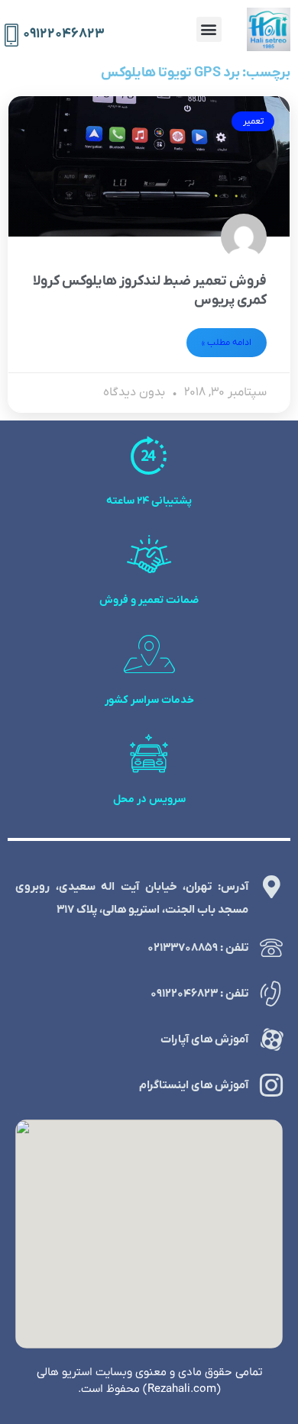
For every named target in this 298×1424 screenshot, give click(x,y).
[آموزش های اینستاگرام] (271, 1085)
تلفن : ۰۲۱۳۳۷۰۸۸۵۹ (197, 947)
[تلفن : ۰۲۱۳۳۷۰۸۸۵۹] (271, 947)
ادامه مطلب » (226, 343)
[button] (209, 29)
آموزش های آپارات (204, 1039)
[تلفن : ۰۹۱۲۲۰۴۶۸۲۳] (271, 993)
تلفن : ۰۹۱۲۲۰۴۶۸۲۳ (199, 993)
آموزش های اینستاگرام (193, 1085)
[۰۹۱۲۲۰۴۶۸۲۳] (11, 35)
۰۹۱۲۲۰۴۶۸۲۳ (64, 34)
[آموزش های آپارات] (271, 1039)
